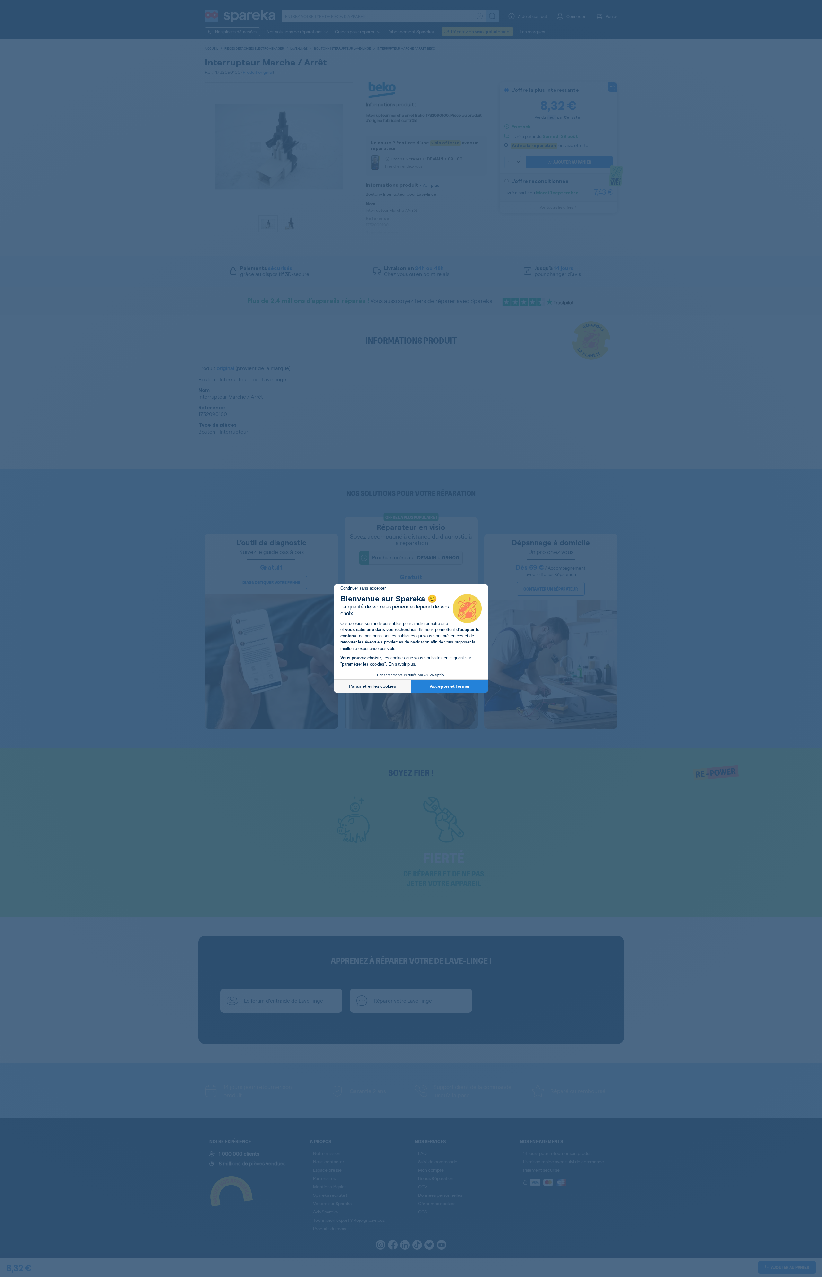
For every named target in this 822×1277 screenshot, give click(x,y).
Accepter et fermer (450, 686)
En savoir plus (402, 664)
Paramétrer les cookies (372, 686)
